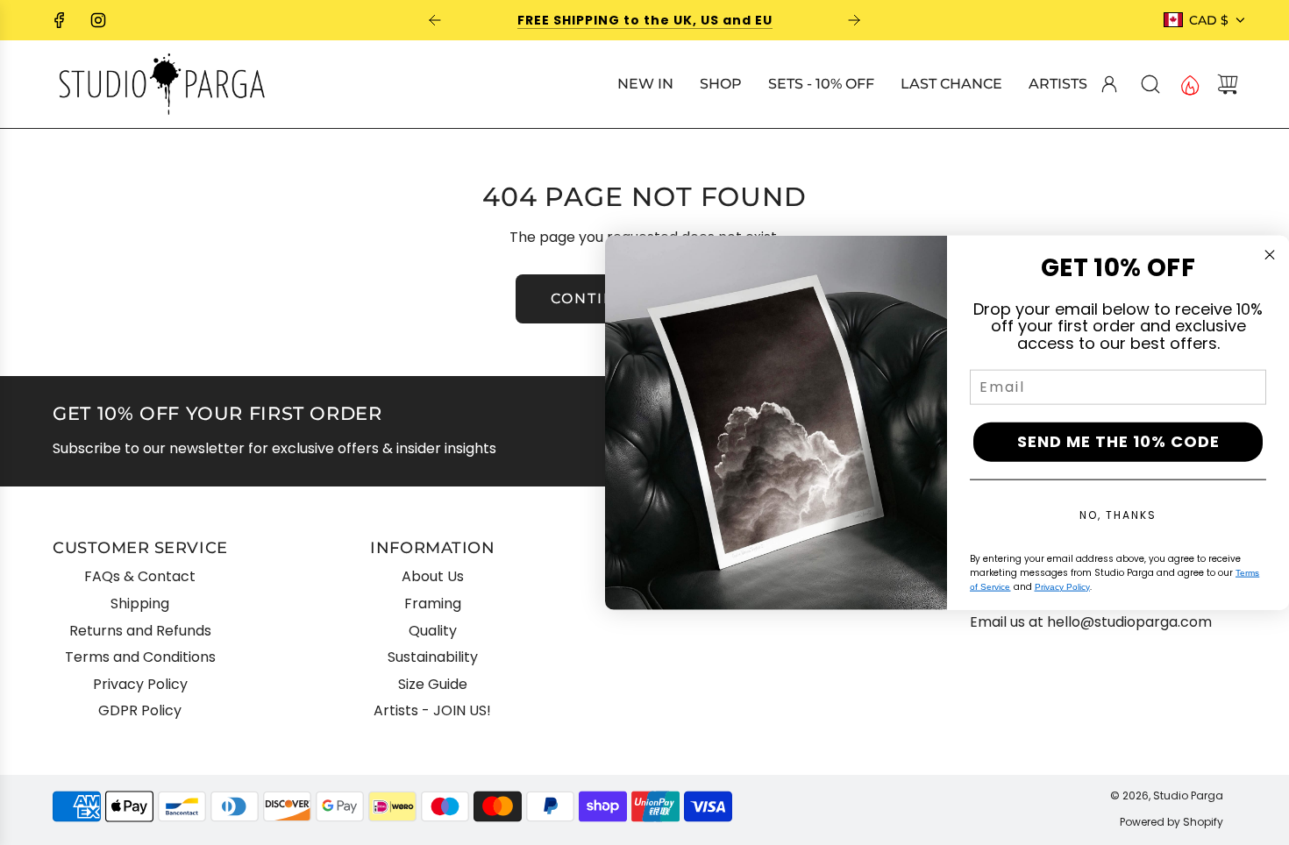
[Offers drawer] (1189, 84)
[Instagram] (98, 20)
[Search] (1150, 84)
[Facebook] (59, 20)
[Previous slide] (435, 20)
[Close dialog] (1269, 255)
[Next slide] (854, 20)
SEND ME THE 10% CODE (1118, 441)
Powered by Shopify (1171, 821)
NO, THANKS (1118, 514)
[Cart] (1227, 84)
